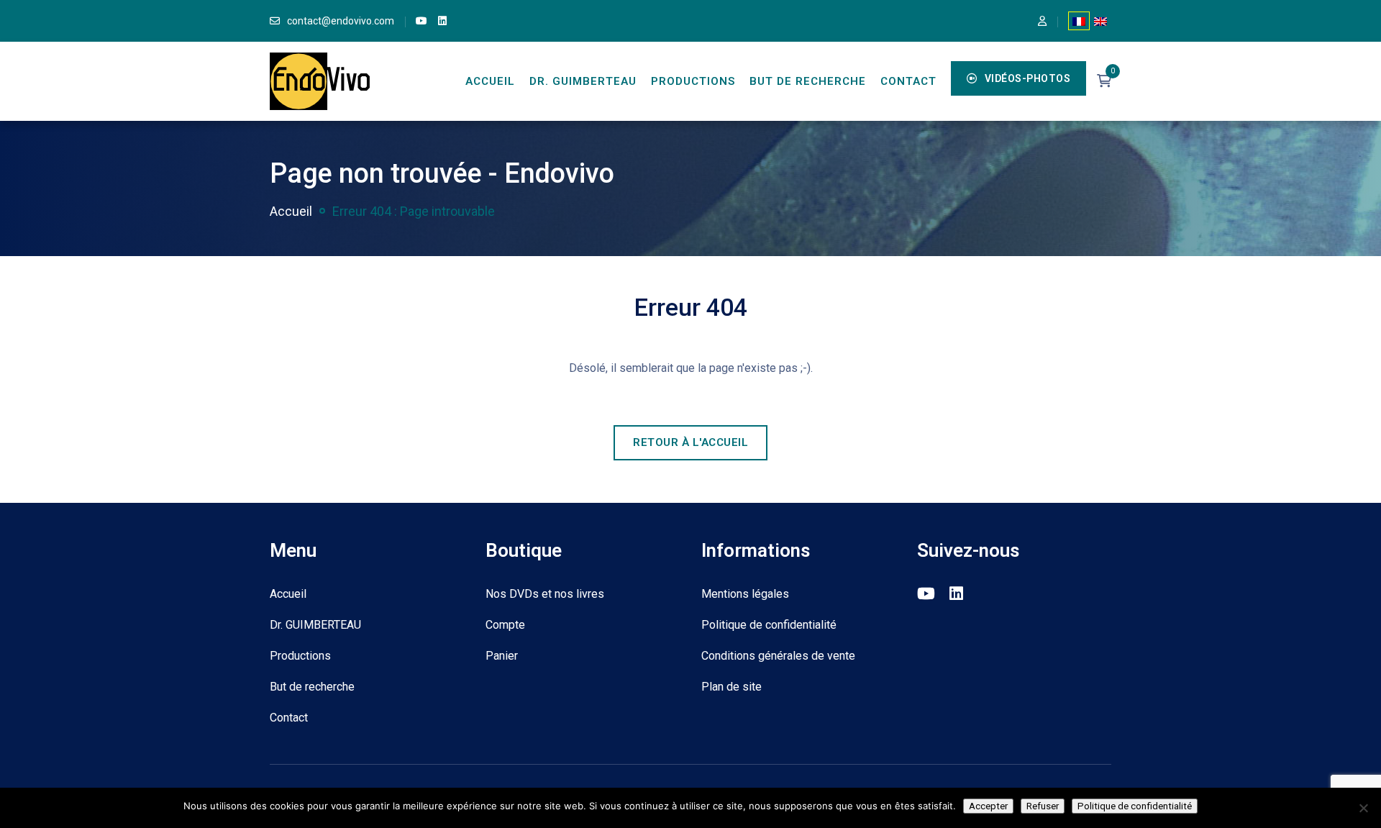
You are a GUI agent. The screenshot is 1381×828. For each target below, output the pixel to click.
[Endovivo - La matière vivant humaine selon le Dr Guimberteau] (320, 80)
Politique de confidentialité (769, 625)
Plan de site (731, 686)
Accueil (490, 81)
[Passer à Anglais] (1100, 21)
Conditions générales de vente (778, 656)
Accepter (988, 806)
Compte (505, 625)
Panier (502, 656)
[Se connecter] (1042, 21)
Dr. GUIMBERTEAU (583, 81)
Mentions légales (745, 594)
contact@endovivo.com (340, 21)
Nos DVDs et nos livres (545, 594)
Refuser (1042, 806)
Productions (693, 81)
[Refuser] (1363, 808)
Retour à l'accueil (690, 442)
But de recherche (807, 81)
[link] (421, 21)
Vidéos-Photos (1028, 78)
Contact (908, 81)
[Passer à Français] (1078, 21)
